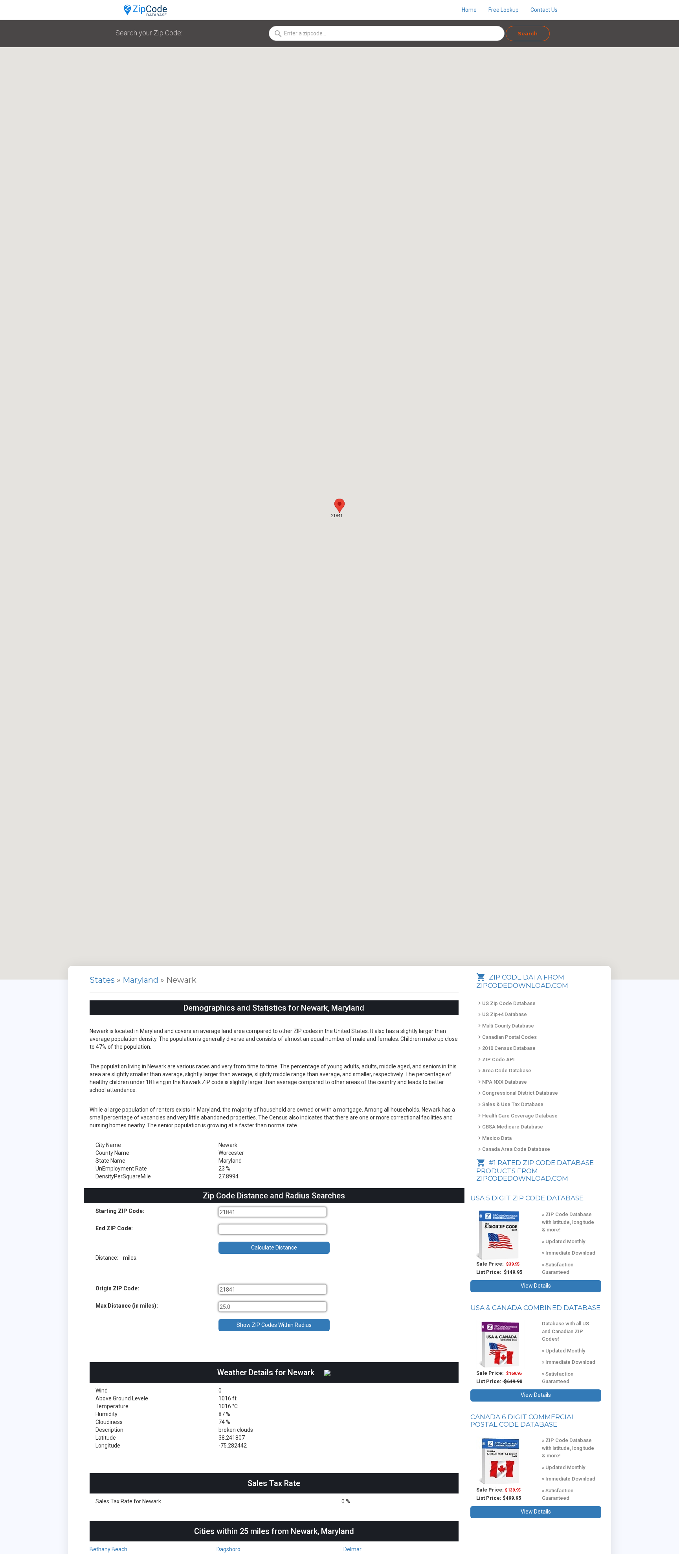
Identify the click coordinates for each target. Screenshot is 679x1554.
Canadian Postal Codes (506, 1037)
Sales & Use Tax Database (509, 1104)
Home (469, 10)
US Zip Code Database (506, 1003)
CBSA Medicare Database (509, 1127)
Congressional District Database (517, 1093)
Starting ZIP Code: (119, 1211)
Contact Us (544, 10)
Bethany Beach (108, 1549)
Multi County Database (505, 1026)
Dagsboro (228, 1549)
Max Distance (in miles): (126, 1306)
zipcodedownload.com (522, 1178)
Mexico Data (494, 1138)
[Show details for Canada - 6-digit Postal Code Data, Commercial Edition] (503, 1461)
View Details (536, 1285)
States (102, 980)
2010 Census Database (506, 1048)
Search (528, 33)
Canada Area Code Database (513, 1149)
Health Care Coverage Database (517, 1116)
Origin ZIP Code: (117, 1288)
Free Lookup (503, 10)
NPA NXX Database (501, 1082)
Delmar (352, 1549)
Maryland (141, 980)
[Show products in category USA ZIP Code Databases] (503, 1235)
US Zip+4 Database (501, 1014)
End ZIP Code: (114, 1228)
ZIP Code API (495, 1059)
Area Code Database (503, 1070)
